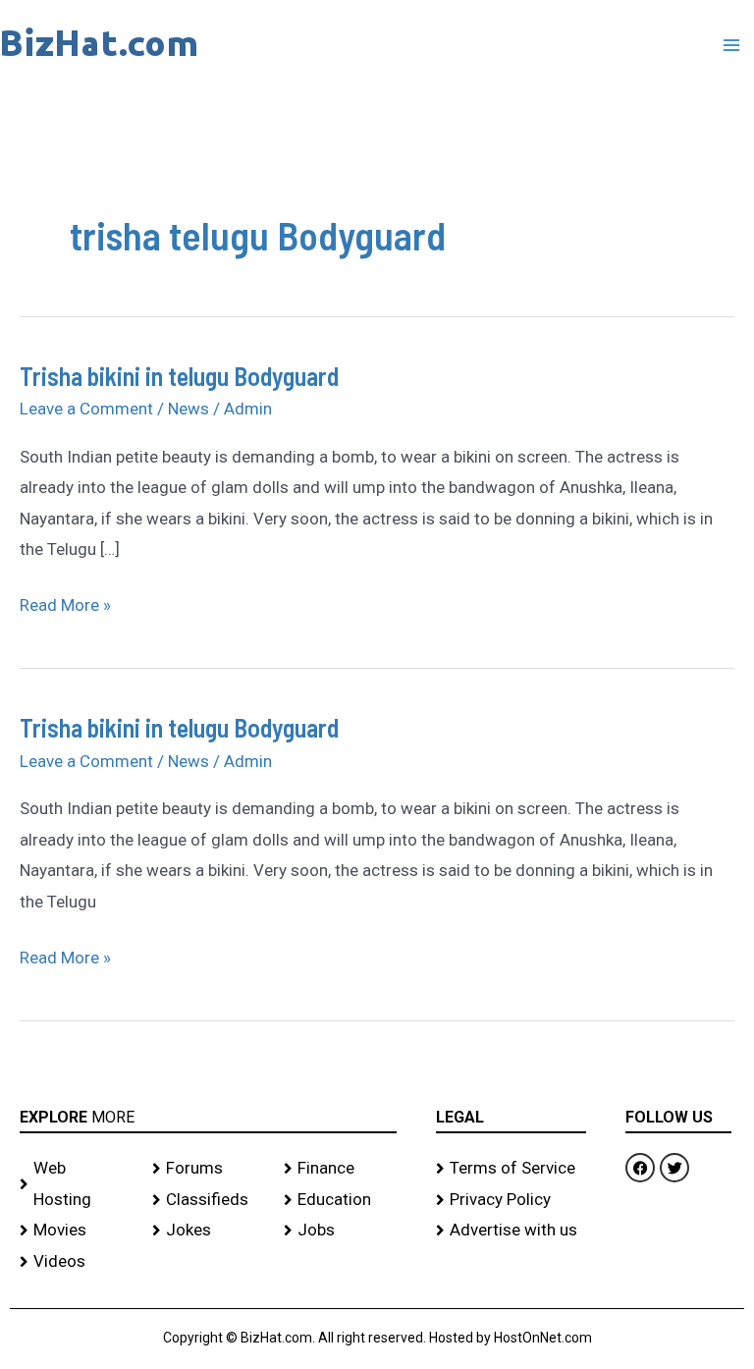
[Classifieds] (208, 1200)
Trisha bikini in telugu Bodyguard (179, 375)
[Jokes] (208, 1230)
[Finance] (340, 1168)
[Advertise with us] (511, 1230)
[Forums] (208, 1168)
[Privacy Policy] (511, 1200)
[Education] (340, 1200)
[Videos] (76, 1262)
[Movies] (76, 1230)
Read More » (65, 602)
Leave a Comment (86, 408)
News (188, 408)
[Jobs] (340, 1230)
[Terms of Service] (511, 1168)
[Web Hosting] (76, 1184)
